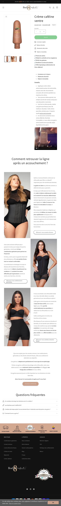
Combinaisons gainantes (10, 440)
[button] (3, 7)
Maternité (6, 455)
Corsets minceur (8, 444)
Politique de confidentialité (47, 448)
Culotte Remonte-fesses (10, 448)
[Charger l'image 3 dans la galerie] (20, 59)
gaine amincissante (45, 113)
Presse (23, 455)
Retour (41, 451)
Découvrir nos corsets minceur (44, 232)
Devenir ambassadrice (27, 448)
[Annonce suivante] (58, 1)
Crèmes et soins (8, 451)
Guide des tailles (26, 458)
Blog (23, 451)
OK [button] (53, 502)
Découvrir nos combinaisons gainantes (14, 281)
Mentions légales (44, 440)
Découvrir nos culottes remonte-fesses (45, 340)
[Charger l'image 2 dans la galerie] (14, 59)
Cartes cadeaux (8, 458)
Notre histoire (25, 444)
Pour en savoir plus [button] (15, 503)
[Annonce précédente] (3, 1)
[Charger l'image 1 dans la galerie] (7, 59)
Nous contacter (26, 440)
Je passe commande (30, 383)
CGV (41, 444)
